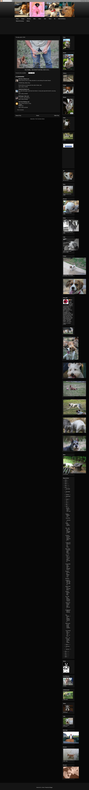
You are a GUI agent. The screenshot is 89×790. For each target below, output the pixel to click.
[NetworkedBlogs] (68, 144)
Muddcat (67, 578)
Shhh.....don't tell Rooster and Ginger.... (67, 640)
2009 (66, 656)
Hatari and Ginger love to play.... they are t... (67, 605)
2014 (66, 485)
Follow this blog (68, 146)
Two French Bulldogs (23, 101)
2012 (66, 651)
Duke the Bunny (61, 18)
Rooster (29, 18)
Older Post (56, 115)
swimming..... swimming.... (67, 519)
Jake (45, 18)
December (68, 488)
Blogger (51, 787)
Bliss (34, 18)
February (68, 646)
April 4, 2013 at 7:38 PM (23, 86)
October (67, 494)
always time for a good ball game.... (67, 588)
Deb (71, 299)
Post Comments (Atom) (40, 118)
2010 (66, 654)
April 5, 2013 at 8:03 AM (23, 107)
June (67, 502)
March (67, 644)
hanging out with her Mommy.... (67, 611)
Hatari (50, 18)
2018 (66, 480)
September (68, 496)
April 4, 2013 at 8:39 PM (23, 93)
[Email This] (29, 73)
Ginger (22, 18)
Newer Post (18, 115)
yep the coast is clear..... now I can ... (67, 510)
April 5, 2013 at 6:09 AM (23, 99)
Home (17, 18)
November (68, 491)
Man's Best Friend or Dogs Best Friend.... (67, 551)
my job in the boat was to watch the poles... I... (67, 538)
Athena (28, 21)
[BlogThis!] (30, 73)
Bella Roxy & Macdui (23, 78)
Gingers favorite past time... (67, 593)
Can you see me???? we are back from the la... (67, 558)
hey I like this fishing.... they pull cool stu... (67, 598)
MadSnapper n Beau (23, 96)
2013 (66, 487)
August (67, 499)
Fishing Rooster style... (67, 515)
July (67, 500)
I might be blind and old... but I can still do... (67, 582)
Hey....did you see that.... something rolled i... (67, 531)
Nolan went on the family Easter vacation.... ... (67, 626)
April (67, 506)
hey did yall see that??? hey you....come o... (67, 633)
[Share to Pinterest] (34, 73)
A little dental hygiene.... (67, 525)
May (67, 504)
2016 (66, 481)
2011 (66, 653)
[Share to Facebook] (32, 73)
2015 (66, 483)
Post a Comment (20, 109)
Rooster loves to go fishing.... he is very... (67, 574)
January (67, 649)
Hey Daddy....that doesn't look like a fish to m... (67, 618)
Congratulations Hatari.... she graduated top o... (67, 566)
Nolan (40, 18)
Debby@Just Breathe (23, 89)
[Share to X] (31, 73)
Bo (54, 18)
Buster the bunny (20, 21)
